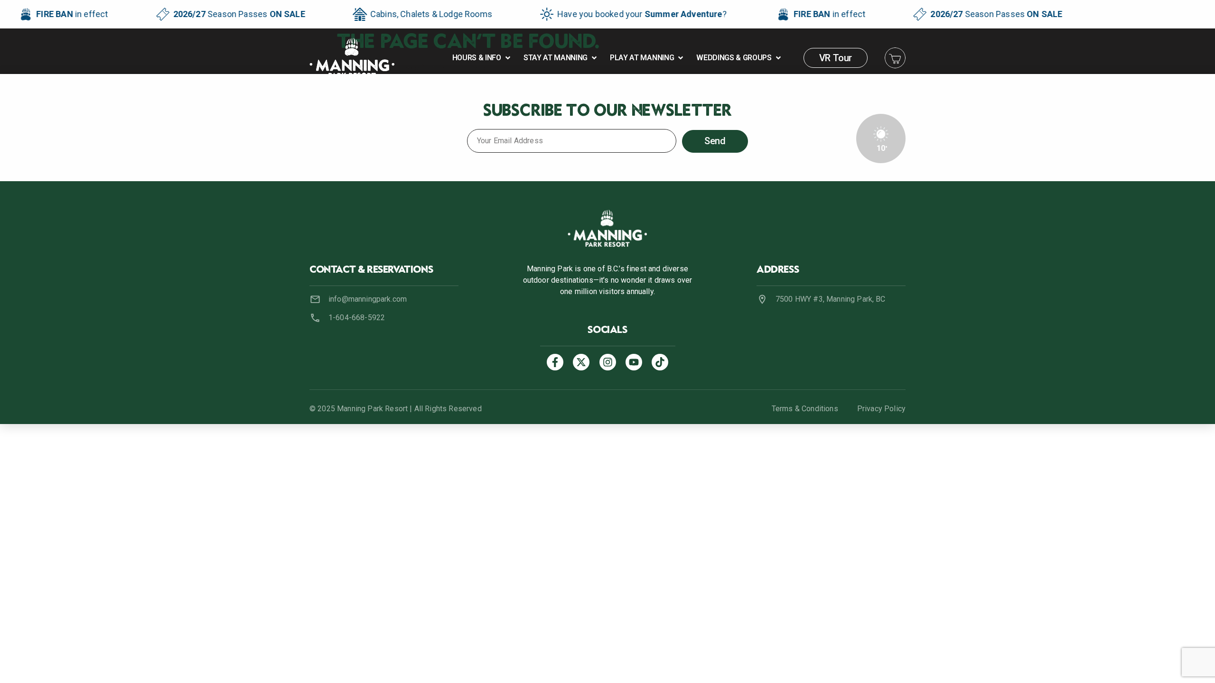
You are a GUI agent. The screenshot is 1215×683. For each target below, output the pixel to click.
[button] (482, 58)
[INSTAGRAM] (607, 362)
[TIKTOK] (660, 362)
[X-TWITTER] (581, 362)
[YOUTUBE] (634, 362)
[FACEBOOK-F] (555, 362)
